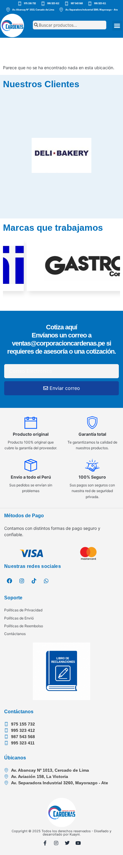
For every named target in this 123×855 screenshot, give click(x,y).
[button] (117, 26)
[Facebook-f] (45, 843)
